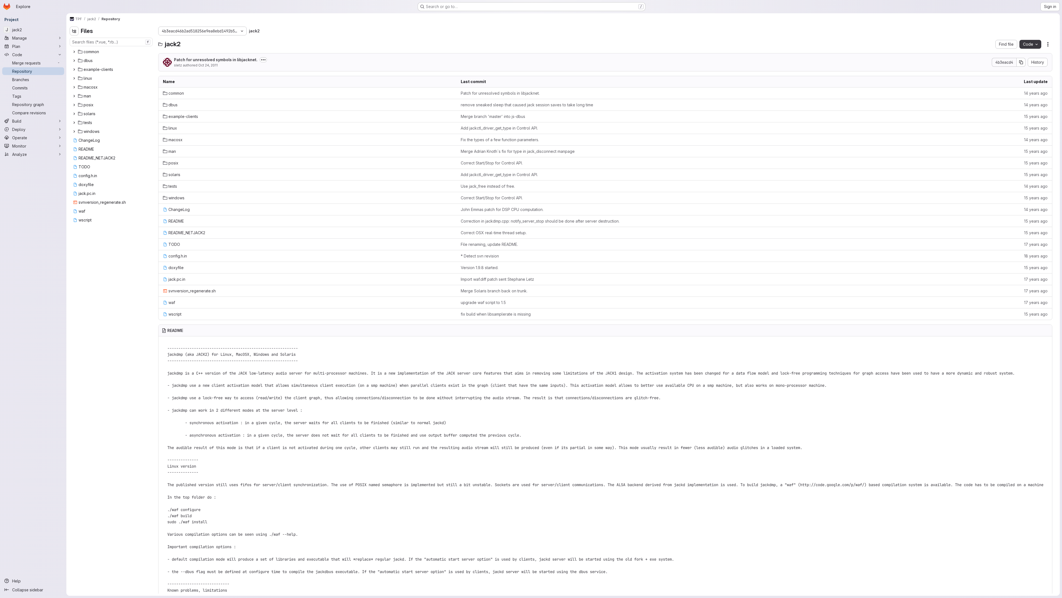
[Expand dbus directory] (74, 60)
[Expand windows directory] (74, 131)
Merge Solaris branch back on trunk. (494, 290)
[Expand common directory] (74, 51)
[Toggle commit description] (263, 59)
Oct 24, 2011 (208, 65)
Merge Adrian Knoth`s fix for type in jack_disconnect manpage (518, 151)
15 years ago (1036, 116)
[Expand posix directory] (74, 105)
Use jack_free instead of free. (488, 186)
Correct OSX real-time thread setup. (494, 232)
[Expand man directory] (74, 96)
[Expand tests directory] (74, 122)
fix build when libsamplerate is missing (496, 314)
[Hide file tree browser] (74, 31)
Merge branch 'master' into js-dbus (493, 116)
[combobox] (111, 42)
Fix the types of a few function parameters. (500, 139)
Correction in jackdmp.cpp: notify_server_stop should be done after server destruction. (540, 221)
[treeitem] (112, 51)
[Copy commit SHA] (1021, 62)
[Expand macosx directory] (74, 87)
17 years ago (1036, 244)
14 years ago (1036, 93)
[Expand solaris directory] (74, 113)
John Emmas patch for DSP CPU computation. (502, 209)
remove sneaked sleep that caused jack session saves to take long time (527, 104)
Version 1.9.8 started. (479, 267)
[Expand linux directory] (74, 78)
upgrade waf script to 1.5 (483, 302)
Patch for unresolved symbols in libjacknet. (215, 59)
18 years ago (1036, 256)
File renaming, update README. (489, 244)
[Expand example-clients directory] (74, 69)
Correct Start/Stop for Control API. (492, 163)
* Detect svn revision (480, 256)
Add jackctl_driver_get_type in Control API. (499, 128)
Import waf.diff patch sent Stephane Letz (497, 279)
